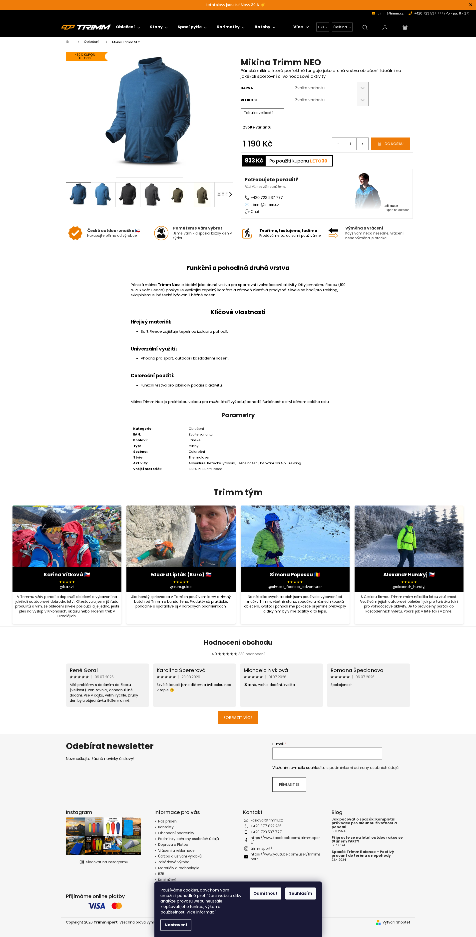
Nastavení (176, 925)
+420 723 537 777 (266, 832)
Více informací (201, 912)
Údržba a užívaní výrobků (180, 856)
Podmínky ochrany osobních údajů (188, 838)
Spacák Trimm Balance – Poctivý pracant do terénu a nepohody (363, 854)
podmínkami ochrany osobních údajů (364, 767)
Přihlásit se (289, 784)
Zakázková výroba (173, 862)
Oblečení (196, 428)
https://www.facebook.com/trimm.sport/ (285, 840)
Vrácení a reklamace (176, 850)
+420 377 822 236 (266, 826)
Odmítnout (265, 893)
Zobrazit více (238, 717)
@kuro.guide (181, 586)
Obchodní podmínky (176, 833)
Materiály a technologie (178, 868)
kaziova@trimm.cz (267, 820)
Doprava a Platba (173, 844)
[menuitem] (128, 27)
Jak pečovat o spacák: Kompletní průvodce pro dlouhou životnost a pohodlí (364, 823)
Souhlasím (300, 893)
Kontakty (166, 827)
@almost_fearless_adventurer (295, 586)
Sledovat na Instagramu (107, 862)
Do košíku (394, 143)
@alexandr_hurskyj (409, 586)
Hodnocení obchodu (238, 642)
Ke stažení (167, 879)
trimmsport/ (261, 848)
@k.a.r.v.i (67, 586)
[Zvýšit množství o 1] (362, 144)
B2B (161, 873)
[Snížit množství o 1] (338, 144)
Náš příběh (167, 821)
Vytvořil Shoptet (396, 922)
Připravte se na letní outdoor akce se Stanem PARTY (367, 840)
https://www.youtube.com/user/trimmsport (286, 857)
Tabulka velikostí (258, 112)
